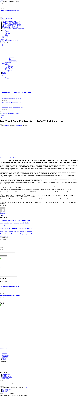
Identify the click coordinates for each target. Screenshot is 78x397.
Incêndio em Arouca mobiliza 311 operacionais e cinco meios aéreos (13, 28)
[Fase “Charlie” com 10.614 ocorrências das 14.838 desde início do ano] (23, 155)
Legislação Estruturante (10, 50)
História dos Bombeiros (8, 62)
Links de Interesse (5, 82)
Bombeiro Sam (9, 80)
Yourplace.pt (27, 387)
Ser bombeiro (9, 65)
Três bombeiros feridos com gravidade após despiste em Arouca (12, 26)
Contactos (6, 35)
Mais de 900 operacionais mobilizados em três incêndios (11, 27)
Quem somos (7, 31)
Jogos (5, 76)
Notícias (3, 89)
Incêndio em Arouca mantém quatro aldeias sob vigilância (11, 24)
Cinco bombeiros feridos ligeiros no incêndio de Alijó (9, 10)
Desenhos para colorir (8, 79)
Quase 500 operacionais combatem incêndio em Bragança (11, 25)
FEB (10, 59)
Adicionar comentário (4, 236)
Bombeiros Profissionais (13, 61)
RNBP (6, 69)
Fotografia (4, 72)
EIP (9, 58)
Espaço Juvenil (4, 75)
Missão (6, 47)
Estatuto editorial (5, 36)
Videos (6, 77)
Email (1, 385)
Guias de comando (7, 74)
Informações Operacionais (9, 68)
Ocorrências (2, 41)
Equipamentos (11, 57)
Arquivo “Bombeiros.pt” (8, 67)
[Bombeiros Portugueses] (9, 40)
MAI (5, 83)
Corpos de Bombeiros (8, 46)
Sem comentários (19, 125)
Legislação (6, 49)
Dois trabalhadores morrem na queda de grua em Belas (10, 14)
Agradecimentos (7, 33)
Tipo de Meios (7, 48)
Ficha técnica (4, 37)
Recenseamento (9, 70)
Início (3, 44)
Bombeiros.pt (7, 125)
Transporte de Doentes (12, 60)
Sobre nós (4, 30)
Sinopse (6, 32)
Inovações (4, 73)
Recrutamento (7, 64)
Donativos (6, 34)
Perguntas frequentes (10, 66)
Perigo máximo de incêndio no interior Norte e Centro (11, 21)
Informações (4, 63)
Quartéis (10, 56)
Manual (8, 71)
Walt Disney (9, 78)
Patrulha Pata (9, 81)
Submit (12, 393)
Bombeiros (4, 45)
